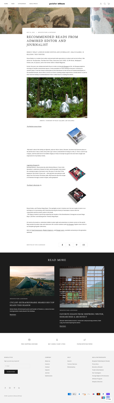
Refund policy (71, 367)
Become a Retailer (97, 367)
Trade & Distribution (98, 370)
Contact (47, 367)
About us (47, 361)
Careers (47, 364)
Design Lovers (60, 230)
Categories (22, 3)
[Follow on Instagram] (10, 388)
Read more (13, 314)
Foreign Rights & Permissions (100, 376)
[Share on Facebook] (62, 245)
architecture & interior (47, 32)
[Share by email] (83, 245)
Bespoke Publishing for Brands (101, 361)
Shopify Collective (97, 381)
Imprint (47, 370)
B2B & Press (34, 3)
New (12, 3)
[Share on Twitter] (69, 245)
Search (69, 361)
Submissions (48, 376)
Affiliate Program (97, 379)
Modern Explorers (48, 230)
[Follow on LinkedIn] (19, 388)
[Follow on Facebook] (5, 388)
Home (6, 3)
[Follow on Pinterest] (14, 388)
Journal (47, 373)
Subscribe (11, 371)
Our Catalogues (96, 373)
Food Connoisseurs (37, 230)
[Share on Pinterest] (76, 245)
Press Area (95, 364)
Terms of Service (72, 364)
